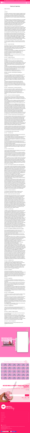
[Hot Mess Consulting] (3, 3)
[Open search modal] (25, 2)
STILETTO (4, 427)
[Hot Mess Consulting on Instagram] (23, 397)
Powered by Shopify (3, 429)
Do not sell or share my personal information (6, 428)
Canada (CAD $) (4, 425)
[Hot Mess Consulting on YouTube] (28, 397)
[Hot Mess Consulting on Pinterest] (25, 397)
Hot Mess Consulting (7, 426)
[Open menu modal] (28, 2)
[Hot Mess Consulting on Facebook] (22, 397)
